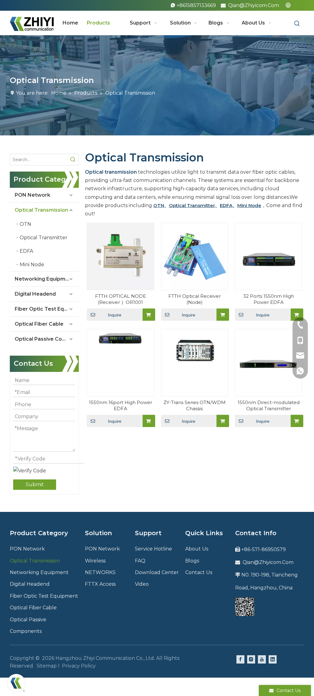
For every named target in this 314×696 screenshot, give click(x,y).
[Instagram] (251, 659)
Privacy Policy (79, 666)
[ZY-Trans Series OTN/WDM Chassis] (194, 351)
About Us (196, 549)
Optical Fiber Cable (39, 324)
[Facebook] (240, 659)
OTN (25, 224)
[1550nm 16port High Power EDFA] (120, 338)
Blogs (192, 561)
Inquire (114, 314)
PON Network (32, 195)
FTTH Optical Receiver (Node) (194, 299)
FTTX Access (100, 584)
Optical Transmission (41, 210)
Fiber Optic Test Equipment (47, 309)
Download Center (157, 572)
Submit (35, 484)
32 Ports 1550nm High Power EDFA (268, 299)
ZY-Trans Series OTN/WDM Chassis (194, 405)
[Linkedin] (273, 659)
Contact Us (198, 572)
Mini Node (32, 264)
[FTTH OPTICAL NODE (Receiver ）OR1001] (120, 256)
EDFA (26, 251)
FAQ (140, 561)
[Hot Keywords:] (297, 23)
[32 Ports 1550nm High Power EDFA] (268, 256)
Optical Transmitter (43, 237)
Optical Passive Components (47, 339)
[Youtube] (262, 659)
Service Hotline (153, 549)
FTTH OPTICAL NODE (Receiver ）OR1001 (120, 299)
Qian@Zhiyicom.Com (253, 5)
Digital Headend (35, 294)
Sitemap (46, 666)
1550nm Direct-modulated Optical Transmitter (269, 405)
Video (142, 584)
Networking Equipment (44, 279)
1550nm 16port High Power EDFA (120, 405)
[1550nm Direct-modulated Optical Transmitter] (268, 362)
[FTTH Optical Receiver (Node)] (194, 256)
